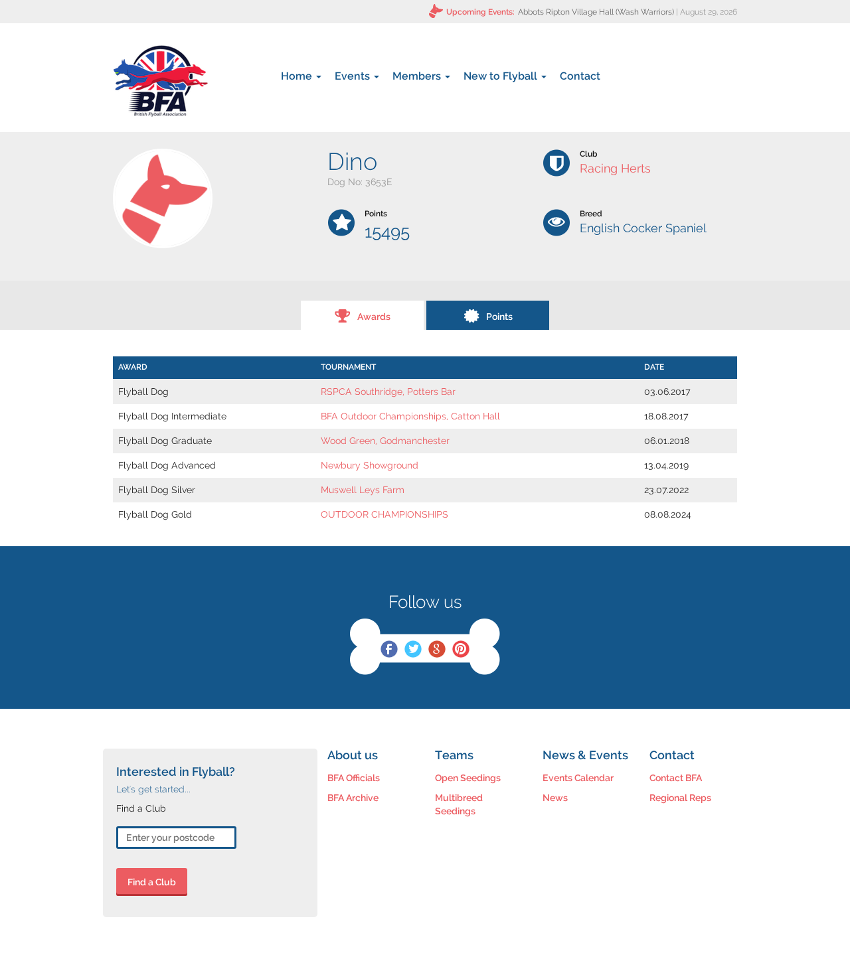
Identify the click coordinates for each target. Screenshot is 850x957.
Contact (580, 76)
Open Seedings (468, 778)
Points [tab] (499, 316)
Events (354, 76)
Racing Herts (615, 168)
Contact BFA (675, 778)
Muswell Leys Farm (362, 489)
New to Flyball (502, 76)
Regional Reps (680, 797)
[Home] (160, 81)
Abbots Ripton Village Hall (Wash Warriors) (596, 12)
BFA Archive (353, 797)
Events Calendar (578, 778)
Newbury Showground (369, 465)
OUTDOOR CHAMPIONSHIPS (384, 514)
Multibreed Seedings (459, 804)
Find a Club (152, 882)
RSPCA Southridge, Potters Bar (388, 391)
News (555, 797)
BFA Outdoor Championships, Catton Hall (410, 416)
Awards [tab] (373, 316)
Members (418, 76)
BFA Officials (353, 778)
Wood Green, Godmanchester (385, 440)
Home (298, 76)
